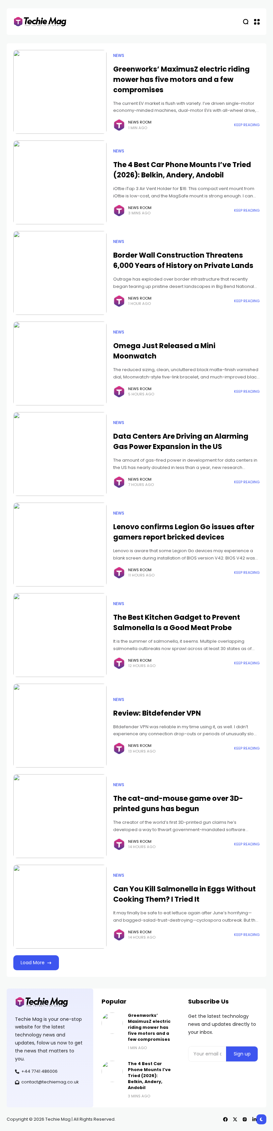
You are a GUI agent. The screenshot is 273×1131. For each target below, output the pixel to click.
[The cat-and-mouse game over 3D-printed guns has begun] (60, 816)
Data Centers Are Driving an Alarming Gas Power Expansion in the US (180, 441)
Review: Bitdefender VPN (157, 713)
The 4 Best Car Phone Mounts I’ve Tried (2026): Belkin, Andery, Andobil (182, 170)
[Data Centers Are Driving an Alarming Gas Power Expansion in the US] (60, 454)
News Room (139, 122)
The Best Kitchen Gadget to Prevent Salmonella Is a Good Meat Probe (176, 622)
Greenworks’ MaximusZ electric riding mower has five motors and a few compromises (181, 79)
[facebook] (225, 1119)
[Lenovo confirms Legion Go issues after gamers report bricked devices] (60, 544)
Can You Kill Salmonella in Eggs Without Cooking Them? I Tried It (184, 894)
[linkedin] (254, 1119)
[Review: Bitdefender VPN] (60, 726)
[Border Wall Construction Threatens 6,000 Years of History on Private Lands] (60, 273)
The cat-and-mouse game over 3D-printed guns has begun (178, 803)
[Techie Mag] (40, 22)
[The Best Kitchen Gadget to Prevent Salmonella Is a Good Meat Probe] (60, 635)
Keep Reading (247, 124)
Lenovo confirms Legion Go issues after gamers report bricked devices (183, 532)
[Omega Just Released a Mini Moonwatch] (60, 363)
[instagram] (244, 1119)
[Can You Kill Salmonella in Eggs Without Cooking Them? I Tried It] (60, 907)
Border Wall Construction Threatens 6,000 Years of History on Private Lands (183, 260)
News (118, 55)
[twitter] (235, 1119)
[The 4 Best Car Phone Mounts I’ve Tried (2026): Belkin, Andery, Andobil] (60, 182)
